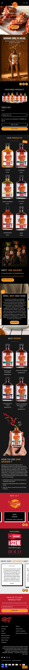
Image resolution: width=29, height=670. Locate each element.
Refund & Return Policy (21, 633)
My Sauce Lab (8, 660)
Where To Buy (4, 640)
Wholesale (3, 642)
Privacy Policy (19, 628)
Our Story (3, 628)
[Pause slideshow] (23, 84)
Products (3, 633)
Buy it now (14, 128)
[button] (24, 3)
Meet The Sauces (5, 635)
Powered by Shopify (16, 660)
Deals (2, 631)
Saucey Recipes (5, 637)
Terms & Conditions (20, 631)
